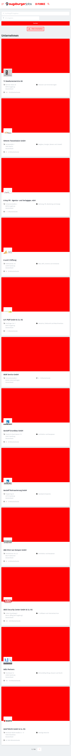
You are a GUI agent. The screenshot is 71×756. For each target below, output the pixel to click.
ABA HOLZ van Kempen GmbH (14, 550)
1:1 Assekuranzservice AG (13, 81)
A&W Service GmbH (11, 374)
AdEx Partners (8, 669)
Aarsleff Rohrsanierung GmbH (15, 490)
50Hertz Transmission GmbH (14, 141)
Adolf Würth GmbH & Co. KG (14, 729)
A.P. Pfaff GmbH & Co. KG (13, 320)
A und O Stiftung (9, 260)
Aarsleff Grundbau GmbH (13, 431)
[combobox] (35, 13)
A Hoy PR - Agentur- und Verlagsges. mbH (19, 200)
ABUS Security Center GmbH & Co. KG (18, 610)
